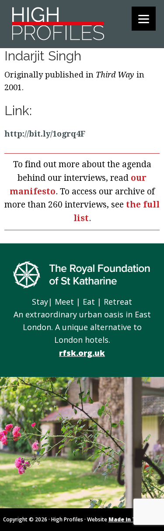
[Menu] (144, 19)
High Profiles (59, 23)
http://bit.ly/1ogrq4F (44, 133)
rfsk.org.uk (82, 353)
